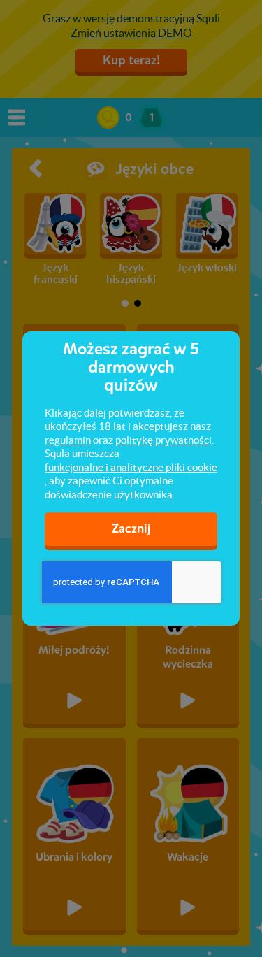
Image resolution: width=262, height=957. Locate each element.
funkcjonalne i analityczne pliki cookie (131, 467)
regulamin (68, 440)
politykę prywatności (163, 440)
